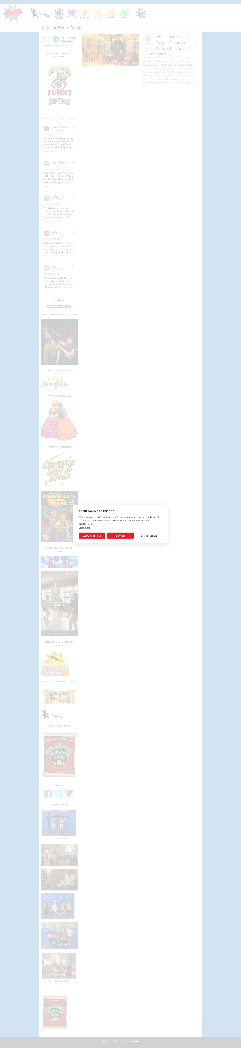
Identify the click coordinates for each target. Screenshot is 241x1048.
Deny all (120, 535)
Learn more (84, 527)
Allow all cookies (92, 535)
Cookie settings (149, 535)
